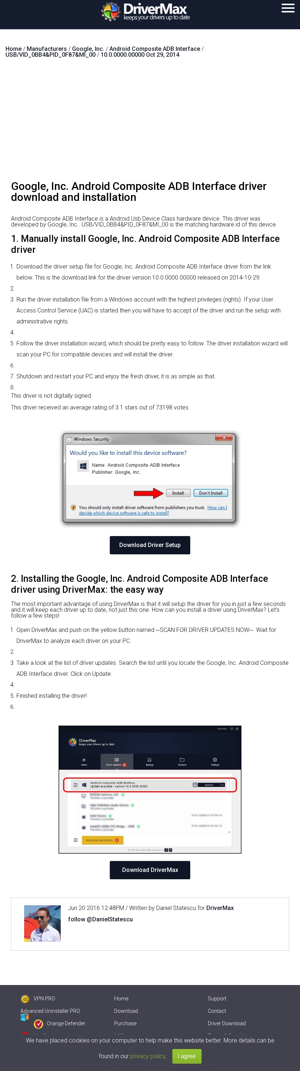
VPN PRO (44, 998)
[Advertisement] (150, 122)
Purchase (125, 1023)
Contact (217, 1011)
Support (217, 998)
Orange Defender (66, 1023)
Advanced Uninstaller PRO (50, 1011)
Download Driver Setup (150, 545)
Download (126, 1011)
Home (121, 998)
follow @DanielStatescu (100, 919)
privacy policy (147, 1056)
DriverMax (220, 908)
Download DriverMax (150, 869)
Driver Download (227, 1023)
